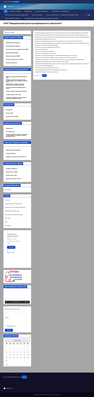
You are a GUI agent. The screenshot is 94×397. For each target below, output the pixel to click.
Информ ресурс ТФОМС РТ (13, 18)
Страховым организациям (60, 11)
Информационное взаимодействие (16, 15)
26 (13, 357)
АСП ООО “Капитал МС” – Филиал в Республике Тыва (62, 15)
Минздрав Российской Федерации (14, 214)
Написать (11, 247)
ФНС (6, 221)
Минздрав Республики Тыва (12, 211)
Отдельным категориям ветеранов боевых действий (41, 18)
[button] (86, 15)
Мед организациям (41, 11)
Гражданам (28, 11)
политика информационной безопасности (12, 377)
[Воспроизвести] (6, 302)
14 (20, 352)
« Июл (6, 364)
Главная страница (15, 11)
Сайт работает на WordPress (40, 394)
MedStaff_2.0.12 (38, 75)
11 (10, 352)
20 (17, 354)
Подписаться (9, 32)
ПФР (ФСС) (8, 218)
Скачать (44, 75)
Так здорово (8, 225)
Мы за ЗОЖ (8, 189)
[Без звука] (25, 302)
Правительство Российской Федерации (15, 207)
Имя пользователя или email (12, 309)
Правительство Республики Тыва (13, 203)
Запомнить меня (10, 326)
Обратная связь (37, 15)
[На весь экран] (28, 302)
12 (13, 352)
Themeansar (57, 394)
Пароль (7, 317)
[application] (17, 296)
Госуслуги (7, 200)
